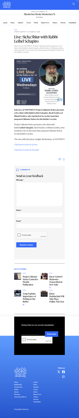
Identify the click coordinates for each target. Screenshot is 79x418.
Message (20, 180)
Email (18, 221)
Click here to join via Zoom (25, 144)
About (16, 392)
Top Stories (18, 387)
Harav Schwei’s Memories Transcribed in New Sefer (56, 280)
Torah (28, 23)
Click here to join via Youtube (26, 149)
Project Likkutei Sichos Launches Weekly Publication (30, 280)
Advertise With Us (20, 397)
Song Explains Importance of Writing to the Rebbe (29, 297)
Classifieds (72, 23)
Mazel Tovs (45, 23)
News (12, 23)
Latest (5, 23)
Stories (62, 23)
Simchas (17, 395)
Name (19, 210)
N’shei (36, 23)
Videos (54, 23)
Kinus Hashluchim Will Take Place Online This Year (56, 297)
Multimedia (18, 385)
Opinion (20, 23)
